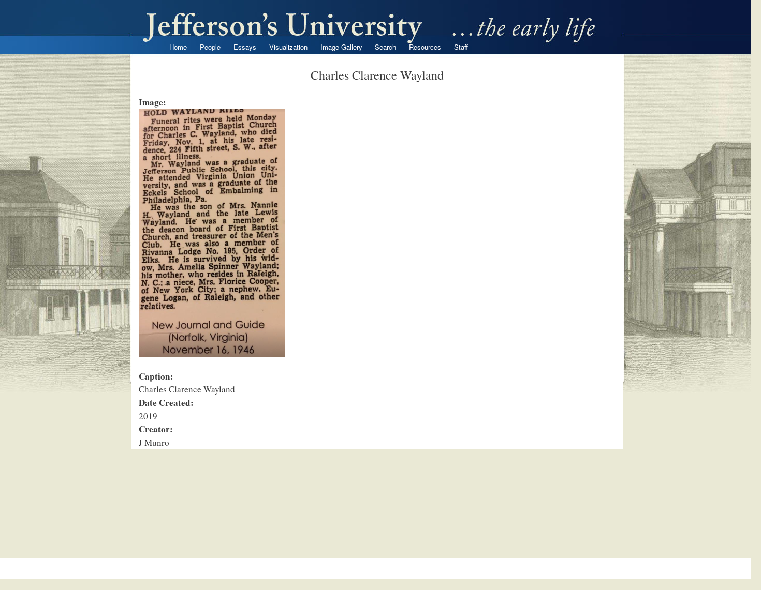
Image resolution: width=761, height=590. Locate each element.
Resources (425, 47)
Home (178, 47)
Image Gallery (341, 47)
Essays (244, 47)
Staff (461, 47)
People (210, 47)
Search (385, 47)
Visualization (288, 47)
